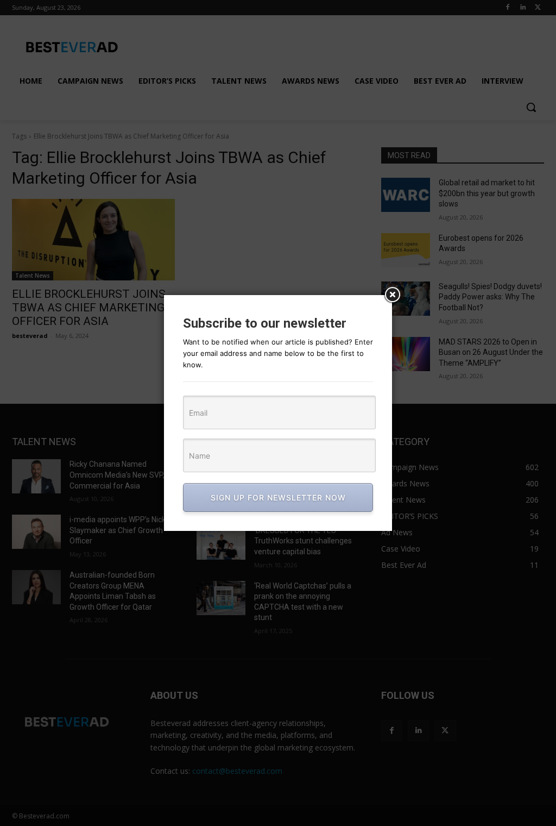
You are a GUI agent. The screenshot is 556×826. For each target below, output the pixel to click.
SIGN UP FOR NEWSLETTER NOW (278, 497)
